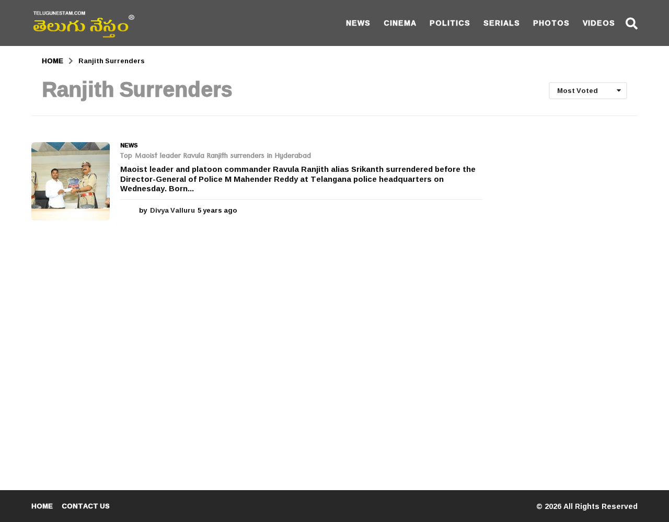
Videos (599, 23)
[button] (632, 23)
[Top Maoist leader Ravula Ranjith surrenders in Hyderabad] (70, 181)
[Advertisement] (568, 299)
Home (42, 506)
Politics (450, 23)
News (358, 23)
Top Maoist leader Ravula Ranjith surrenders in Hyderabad (215, 156)
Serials (501, 23)
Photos (551, 23)
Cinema (400, 23)
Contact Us (86, 506)
